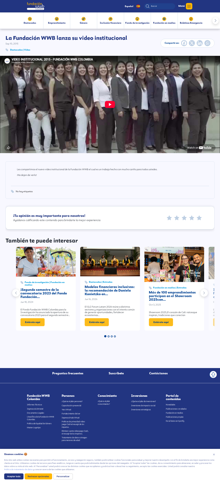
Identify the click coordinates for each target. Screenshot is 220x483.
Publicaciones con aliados (176, 409)
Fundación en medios (174, 413)
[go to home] (35, 6)
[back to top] (213, 374)
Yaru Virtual (66, 409)
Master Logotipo (34, 427)
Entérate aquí (32, 322)
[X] (192, 43)
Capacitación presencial (71, 405)
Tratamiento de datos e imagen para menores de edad (74, 438)
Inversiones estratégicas (141, 409)
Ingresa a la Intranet (35, 409)
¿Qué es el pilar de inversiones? (143, 401)
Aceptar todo (14, 476)
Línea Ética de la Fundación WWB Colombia (40, 418)
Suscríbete (116, 373)
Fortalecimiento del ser (71, 414)
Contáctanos (158, 373)
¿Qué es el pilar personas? (72, 401)
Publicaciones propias (174, 417)
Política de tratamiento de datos (18, 469)
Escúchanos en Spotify (175, 421)
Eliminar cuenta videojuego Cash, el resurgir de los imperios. (75, 432)
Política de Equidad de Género (39, 423)
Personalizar (63, 476)
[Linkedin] (200, 43)
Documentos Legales (35, 413)
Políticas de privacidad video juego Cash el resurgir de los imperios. (73, 424)
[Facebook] (184, 43)
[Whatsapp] (207, 43)
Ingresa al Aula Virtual (70, 418)
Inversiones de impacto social (143, 405)
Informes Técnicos (34, 405)
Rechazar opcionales (38, 476)
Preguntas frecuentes (67, 373)
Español (129, 6)
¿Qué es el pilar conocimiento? (104, 402)
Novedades (170, 405)
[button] (216, 20)
